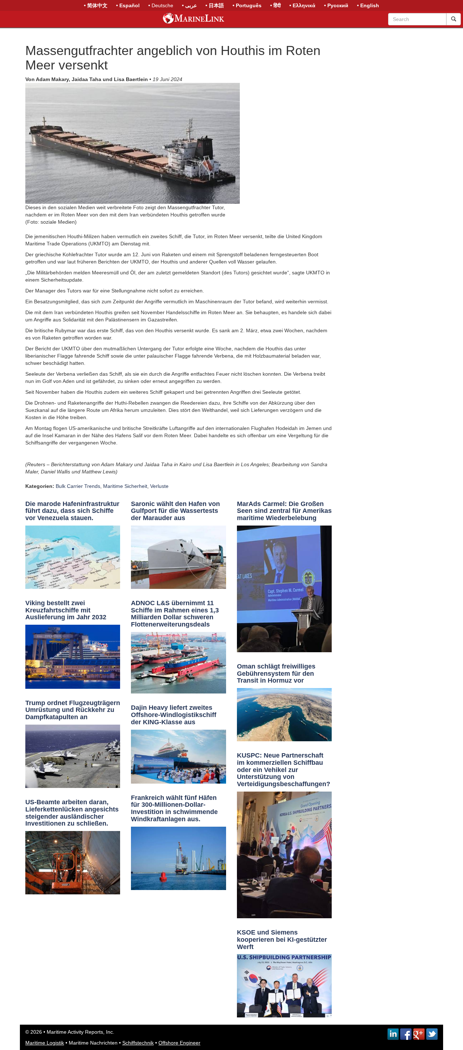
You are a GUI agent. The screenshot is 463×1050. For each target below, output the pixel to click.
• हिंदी (275, 5)
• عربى (189, 5)
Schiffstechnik (138, 1043)
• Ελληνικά (302, 5)
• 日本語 (214, 5)
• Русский (336, 5)
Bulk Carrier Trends (78, 486)
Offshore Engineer (179, 1043)
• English (368, 5)
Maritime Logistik (44, 1043)
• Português (247, 5)
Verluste (159, 486)
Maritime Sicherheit (125, 486)
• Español (128, 5)
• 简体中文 (95, 5)
